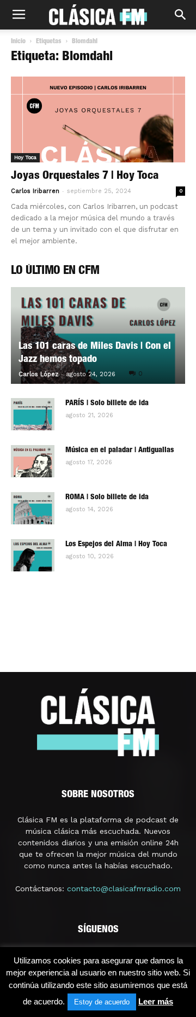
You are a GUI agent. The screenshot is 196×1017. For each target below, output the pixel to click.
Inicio (18, 41)
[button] (181, 15)
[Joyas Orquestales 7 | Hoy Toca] (98, 119)
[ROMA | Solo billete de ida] (32, 508)
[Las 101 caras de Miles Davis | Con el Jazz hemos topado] (98, 335)
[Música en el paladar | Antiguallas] (32, 461)
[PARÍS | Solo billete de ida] (32, 414)
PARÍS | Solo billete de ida (107, 403)
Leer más (155, 1001)
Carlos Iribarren (35, 191)
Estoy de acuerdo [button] (102, 1002)
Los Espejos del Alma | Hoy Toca (116, 544)
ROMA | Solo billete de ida (107, 497)
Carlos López (38, 374)
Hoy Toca (25, 157)
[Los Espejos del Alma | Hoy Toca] (32, 555)
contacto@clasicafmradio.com (124, 888)
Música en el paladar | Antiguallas (119, 450)
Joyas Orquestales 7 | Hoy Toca (85, 176)
